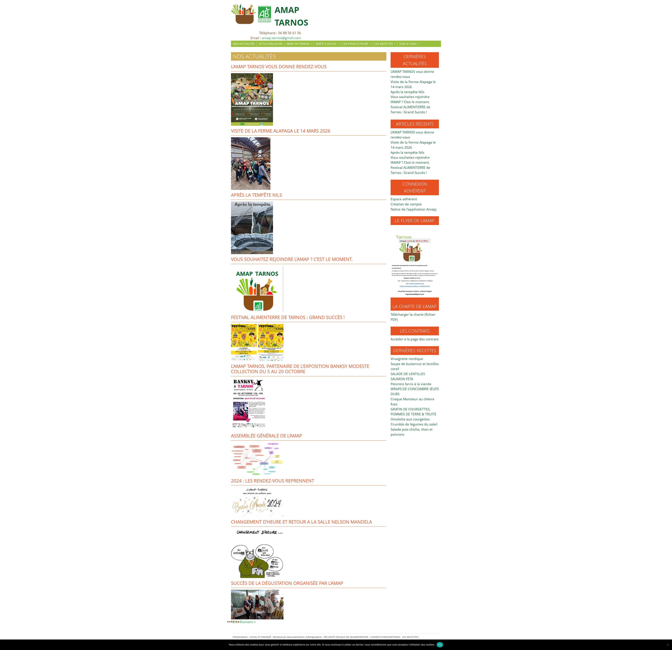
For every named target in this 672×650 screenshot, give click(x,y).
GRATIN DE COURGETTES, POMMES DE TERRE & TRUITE (413, 412)
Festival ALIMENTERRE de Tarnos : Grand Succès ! (288, 317)
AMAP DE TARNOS (298, 44)
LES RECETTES (384, 44)
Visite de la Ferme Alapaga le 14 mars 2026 (280, 131)
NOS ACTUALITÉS (244, 44)
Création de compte (406, 204)
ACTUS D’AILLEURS (271, 44)
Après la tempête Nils (256, 195)
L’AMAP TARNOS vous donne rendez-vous (279, 67)
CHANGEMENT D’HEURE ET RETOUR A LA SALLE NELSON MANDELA (301, 522)
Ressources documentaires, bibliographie (297, 637)
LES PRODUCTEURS (356, 44)
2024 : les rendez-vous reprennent (272, 481)
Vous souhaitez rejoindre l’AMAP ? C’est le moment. (292, 259)
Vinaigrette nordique (407, 358)
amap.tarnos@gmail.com (281, 38)
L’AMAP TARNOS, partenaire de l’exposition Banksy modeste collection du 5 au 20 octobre (300, 369)
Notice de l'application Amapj (413, 209)
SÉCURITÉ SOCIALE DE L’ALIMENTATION (346, 637)
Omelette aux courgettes (410, 419)
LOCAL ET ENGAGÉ (260, 637)
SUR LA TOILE (408, 44)
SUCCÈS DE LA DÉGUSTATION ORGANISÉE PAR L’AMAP (287, 583)
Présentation (240, 637)
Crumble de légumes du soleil (414, 424)
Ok (440, 644)
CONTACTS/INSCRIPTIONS (385, 637)
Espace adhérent (404, 199)
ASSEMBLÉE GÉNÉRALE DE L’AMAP (266, 436)
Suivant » (248, 621)
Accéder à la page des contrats (415, 339)
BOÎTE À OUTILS (326, 44)
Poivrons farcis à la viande (411, 384)
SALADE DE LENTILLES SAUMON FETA (408, 376)
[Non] (667, 644)
